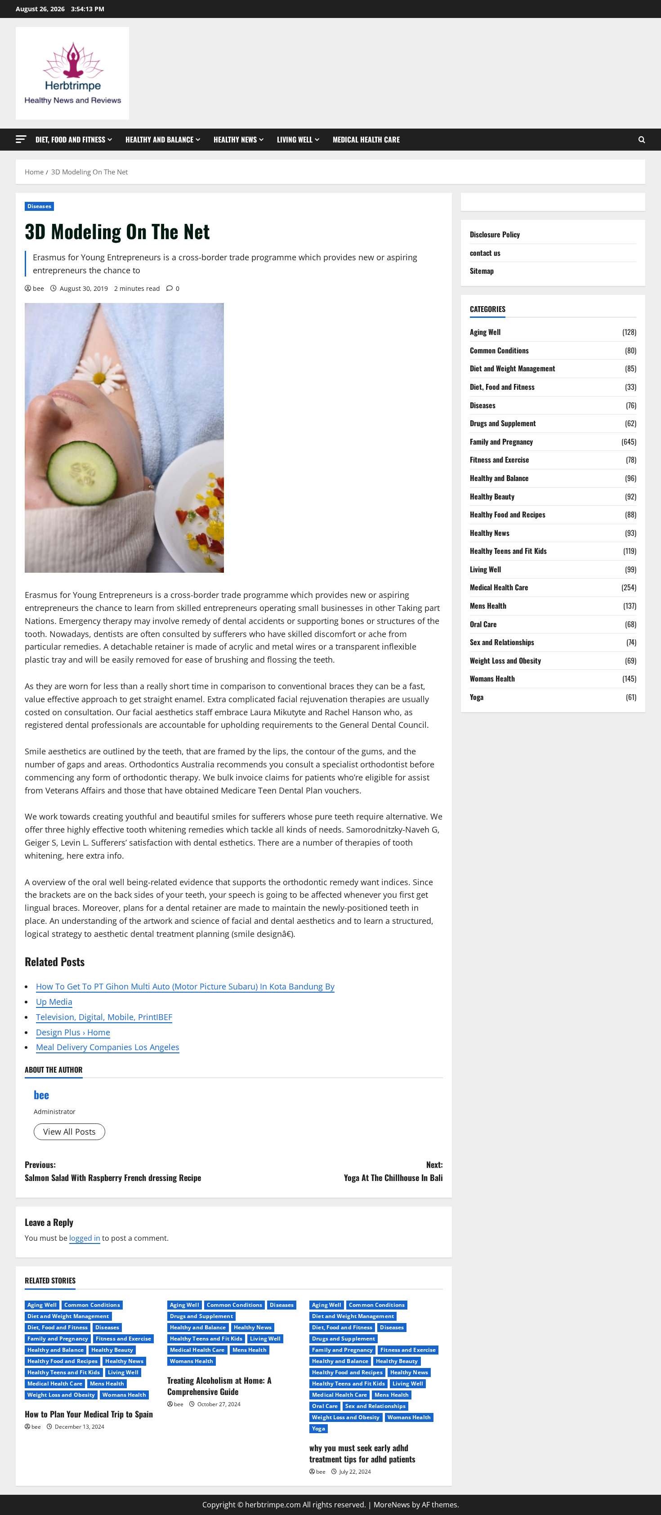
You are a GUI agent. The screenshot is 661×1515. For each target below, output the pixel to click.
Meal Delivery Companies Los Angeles (107, 1047)
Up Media (54, 1001)
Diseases (39, 206)
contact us (485, 252)
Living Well (295, 139)
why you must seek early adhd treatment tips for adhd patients (362, 1453)
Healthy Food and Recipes (62, 1361)
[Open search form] (642, 139)
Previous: (113, 1171)
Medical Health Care (366, 139)
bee (38, 288)
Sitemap (482, 270)
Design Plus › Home (73, 1032)
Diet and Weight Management (68, 1316)
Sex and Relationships (375, 1406)
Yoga (318, 1428)
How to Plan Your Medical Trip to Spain (89, 1414)
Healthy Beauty (112, 1350)
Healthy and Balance (159, 139)
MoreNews (392, 1505)
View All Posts (69, 1131)
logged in (84, 1238)
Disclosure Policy (495, 234)
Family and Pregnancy (57, 1338)
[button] (21, 139)
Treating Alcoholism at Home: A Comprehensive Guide (219, 1385)
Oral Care (325, 1406)
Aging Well (42, 1305)
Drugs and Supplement (201, 1316)
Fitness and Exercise (123, 1338)
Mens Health (107, 1383)
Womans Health (124, 1395)
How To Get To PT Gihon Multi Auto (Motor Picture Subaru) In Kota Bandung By (185, 986)
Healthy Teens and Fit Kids (63, 1372)
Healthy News (235, 139)
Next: (393, 1171)
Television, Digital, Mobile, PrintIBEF (104, 1016)
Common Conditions (92, 1305)
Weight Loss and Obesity (61, 1395)
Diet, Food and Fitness (70, 139)
